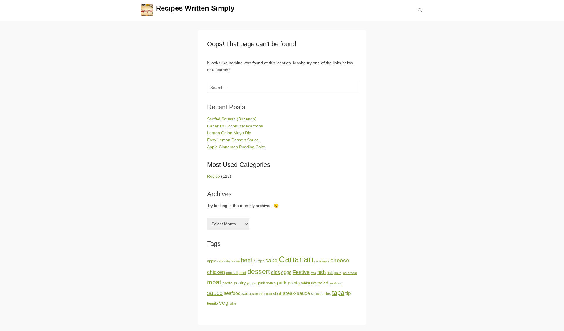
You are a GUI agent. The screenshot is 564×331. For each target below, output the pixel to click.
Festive (301, 272)
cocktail (232, 273)
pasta (227, 283)
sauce (215, 293)
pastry (240, 282)
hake (337, 273)
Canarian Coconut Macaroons (235, 126)
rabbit (305, 283)
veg (224, 303)
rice (314, 283)
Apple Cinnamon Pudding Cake (236, 147)
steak (277, 294)
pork (282, 282)
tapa (338, 292)
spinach (257, 293)
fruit (330, 273)
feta (313, 273)
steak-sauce (296, 293)
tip (348, 293)
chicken (216, 272)
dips (275, 272)
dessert (258, 271)
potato (294, 282)
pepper (252, 283)
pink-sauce (267, 283)
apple (211, 261)
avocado (223, 261)
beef (246, 260)
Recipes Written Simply (195, 8)
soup (246, 293)
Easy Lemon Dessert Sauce (233, 139)
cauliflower (321, 261)
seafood (232, 293)
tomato (212, 303)
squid (268, 293)
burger (259, 261)
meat (214, 282)
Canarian (296, 259)
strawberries (321, 294)
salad (323, 283)
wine (233, 303)
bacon (235, 261)
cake (271, 260)
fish (321, 272)
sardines (335, 283)
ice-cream (350, 273)
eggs (286, 272)
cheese (339, 260)
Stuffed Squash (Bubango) (231, 119)
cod (242, 272)
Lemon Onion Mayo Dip (229, 132)
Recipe (213, 176)
